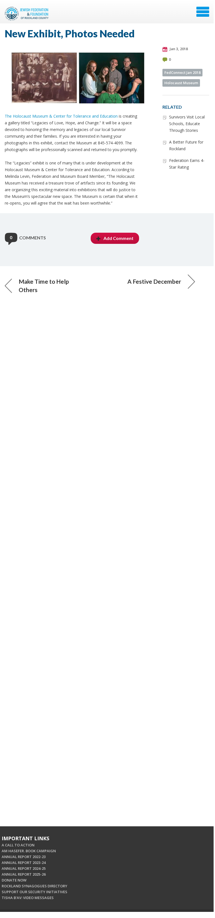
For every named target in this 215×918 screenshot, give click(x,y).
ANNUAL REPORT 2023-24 (24, 862)
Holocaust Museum (181, 82)
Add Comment (118, 238)
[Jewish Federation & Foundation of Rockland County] (27, 14)
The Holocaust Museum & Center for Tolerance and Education (61, 116)
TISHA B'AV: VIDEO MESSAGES (28, 897)
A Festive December (154, 281)
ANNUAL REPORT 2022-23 (24, 856)
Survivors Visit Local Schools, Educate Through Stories (187, 123)
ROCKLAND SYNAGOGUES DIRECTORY (34, 885)
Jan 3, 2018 (178, 48)
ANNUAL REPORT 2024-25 (24, 868)
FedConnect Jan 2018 (182, 72)
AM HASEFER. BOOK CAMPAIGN (29, 850)
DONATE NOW (14, 880)
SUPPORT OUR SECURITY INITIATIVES (34, 891)
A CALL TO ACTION (18, 844)
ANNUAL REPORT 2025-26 (24, 874)
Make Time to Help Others (44, 285)
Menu (202, 12)
